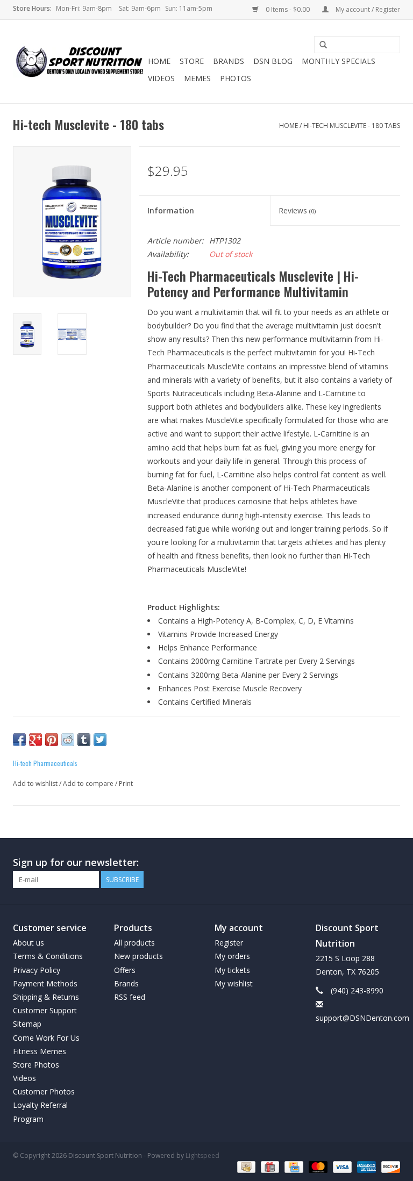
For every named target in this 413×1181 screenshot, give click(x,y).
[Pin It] (51, 739)
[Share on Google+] (35, 739)
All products (134, 942)
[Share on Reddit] (67, 739)
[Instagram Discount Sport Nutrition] (391, 862)
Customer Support (45, 1010)
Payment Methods (45, 983)
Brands (228, 61)
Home (159, 61)
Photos (235, 78)
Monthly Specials (338, 61)
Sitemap (27, 1024)
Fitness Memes (39, 1051)
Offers (125, 970)
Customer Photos (44, 1091)
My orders (232, 956)
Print (126, 783)
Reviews (297, 210)
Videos (161, 78)
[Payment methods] (245, 1166)
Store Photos (36, 1065)
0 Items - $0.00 (287, 9)
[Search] (323, 45)
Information (170, 210)
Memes (197, 78)
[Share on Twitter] (100, 739)
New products (138, 956)
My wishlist (234, 983)
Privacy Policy (36, 970)
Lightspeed (202, 1155)
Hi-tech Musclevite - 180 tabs (351, 125)
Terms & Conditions (48, 956)
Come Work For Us (46, 1038)
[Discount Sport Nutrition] (79, 62)
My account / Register (367, 9)
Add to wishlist (35, 783)
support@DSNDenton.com (362, 1018)
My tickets (232, 970)
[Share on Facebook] (19, 739)
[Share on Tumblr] (83, 739)
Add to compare (89, 783)
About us (28, 942)
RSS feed (129, 997)
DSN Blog (273, 61)
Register (229, 942)
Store (192, 61)
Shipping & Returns (46, 997)
